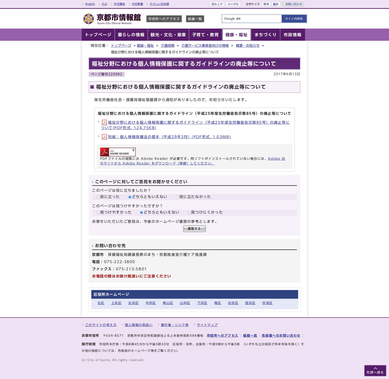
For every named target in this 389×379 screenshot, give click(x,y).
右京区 (233, 303)
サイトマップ (207, 325)
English (90, 3)
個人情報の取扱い (139, 325)
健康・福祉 (145, 45)
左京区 (133, 303)
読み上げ (217, 4)
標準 (266, 4)
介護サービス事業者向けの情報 (205, 45)
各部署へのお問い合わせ (281, 335)
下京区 (202, 303)
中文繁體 (137, 3)
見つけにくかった (207, 212)
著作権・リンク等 (175, 325)
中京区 (151, 303)
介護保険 (167, 45)
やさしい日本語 (159, 3)
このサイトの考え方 (101, 325)
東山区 (168, 303)
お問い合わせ (293, 4)
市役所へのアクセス (164, 18)
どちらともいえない (149, 197)
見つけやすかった (116, 212)
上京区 (116, 303)
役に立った (110, 197)
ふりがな (233, 4)
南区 (217, 303)
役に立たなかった (195, 197)
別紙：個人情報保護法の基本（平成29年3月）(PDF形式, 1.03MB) (169, 137)
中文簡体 (119, 3)
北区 (100, 303)
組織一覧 (195, 18)
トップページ (121, 45)
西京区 (250, 303)
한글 (104, 3)
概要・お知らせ (248, 45)
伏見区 (267, 303)
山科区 (185, 303)
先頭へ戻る (375, 372)
